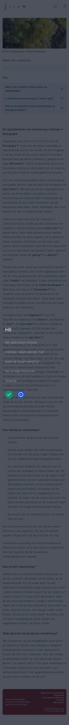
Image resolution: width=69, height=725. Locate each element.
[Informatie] (21, 394)
